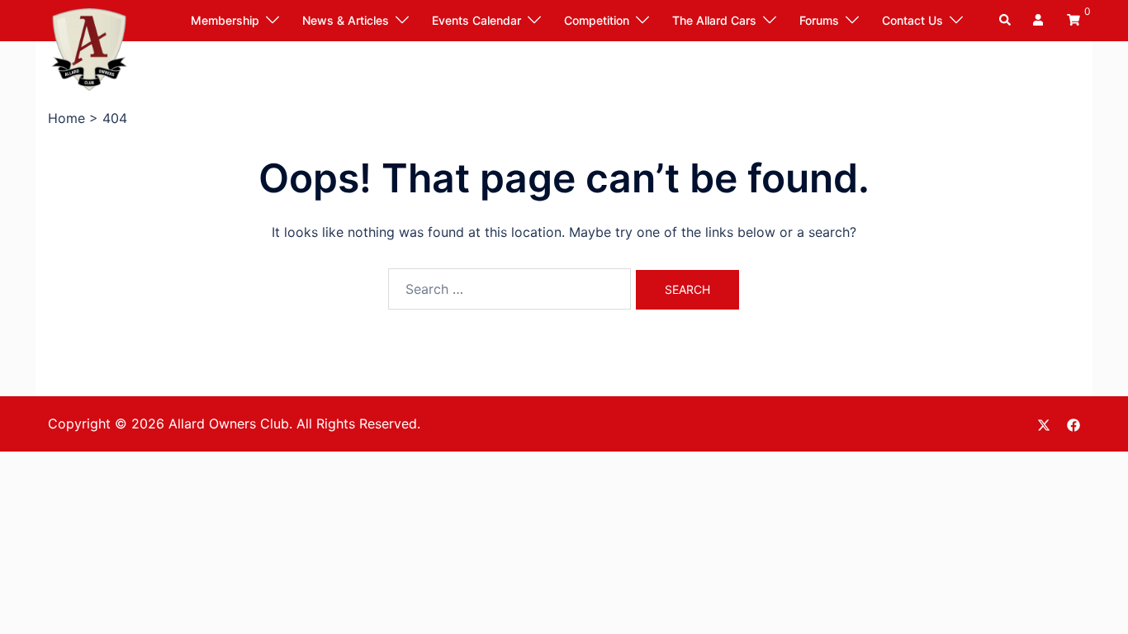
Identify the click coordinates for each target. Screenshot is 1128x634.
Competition (596, 20)
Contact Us (912, 20)
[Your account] (1039, 20)
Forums (819, 20)
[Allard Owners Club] (89, 48)
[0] (1073, 19)
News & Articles (345, 20)
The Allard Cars (714, 20)
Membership (225, 20)
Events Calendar (476, 20)
